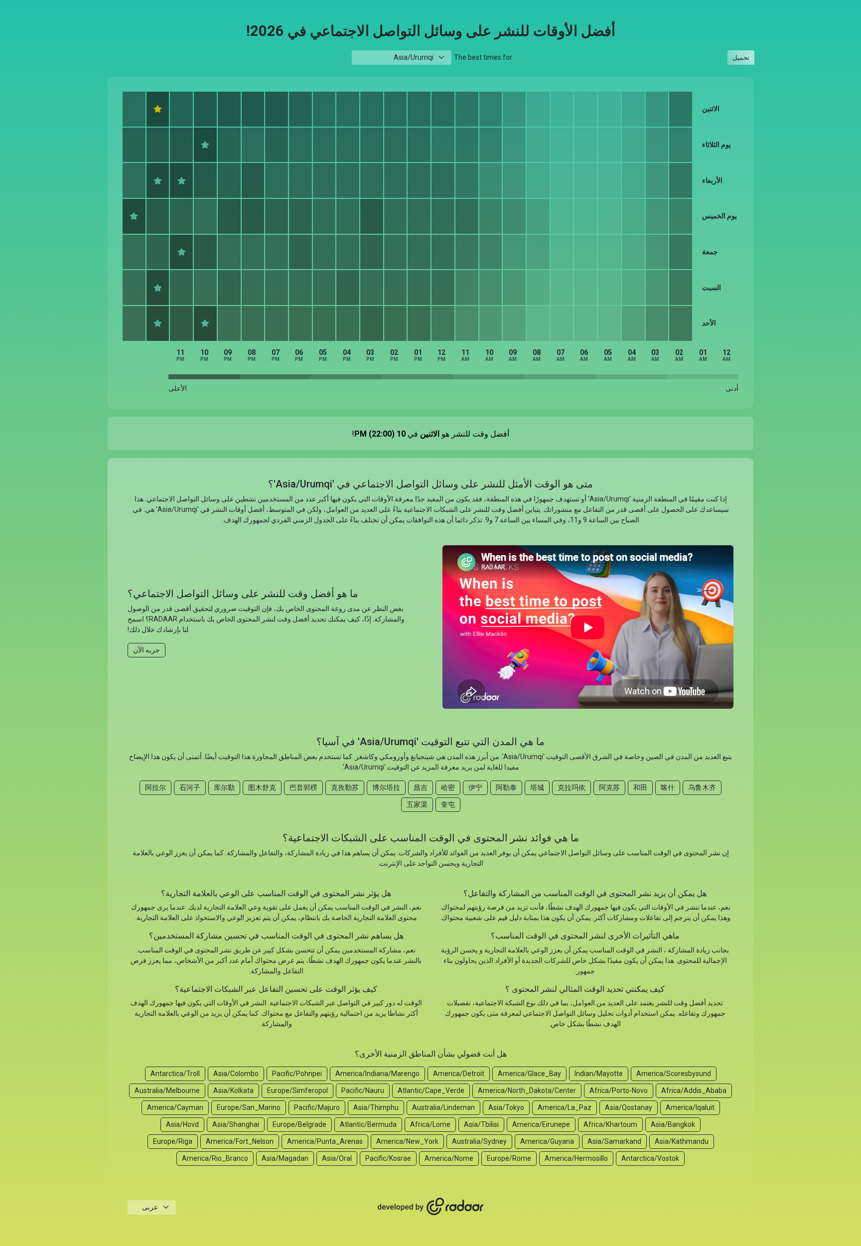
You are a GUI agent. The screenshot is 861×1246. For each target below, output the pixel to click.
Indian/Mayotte (598, 1074)
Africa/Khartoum (610, 1124)
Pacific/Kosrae (388, 1158)
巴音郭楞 (303, 787)
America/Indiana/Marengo (377, 1074)
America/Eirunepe (541, 1124)
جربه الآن (146, 650)
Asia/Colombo (236, 1074)
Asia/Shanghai (235, 1124)
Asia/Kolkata (233, 1090)
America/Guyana (547, 1141)
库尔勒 (224, 787)
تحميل (740, 57)
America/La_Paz (564, 1107)
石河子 (189, 787)
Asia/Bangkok (673, 1124)
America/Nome (449, 1158)
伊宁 (475, 787)
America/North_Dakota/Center (527, 1090)
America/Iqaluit (690, 1107)
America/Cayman (175, 1107)
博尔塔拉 (386, 787)
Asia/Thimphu (376, 1107)
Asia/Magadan (285, 1158)
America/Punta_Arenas (325, 1141)
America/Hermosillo (576, 1158)
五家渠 (417, 804)
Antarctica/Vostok (650, 1158)
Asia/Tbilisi (481, 1124)
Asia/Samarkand (614, 1141)
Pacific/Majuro (317, 1107)
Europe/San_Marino (249, 1107)
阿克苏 (609, 787)
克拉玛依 (571, 787)
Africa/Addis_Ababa (693, 1090)
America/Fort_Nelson (240, 1141)
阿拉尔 (155, 787)
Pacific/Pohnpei (297, 1074)
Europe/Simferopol (297, 1090)
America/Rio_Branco (215, 1158)
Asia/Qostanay (628, 1107)
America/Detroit (458, 1074)
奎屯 (448, 804)
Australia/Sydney (479, 1141)
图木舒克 (262, 787)
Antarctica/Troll (175, 1074)
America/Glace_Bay (529, 1074)
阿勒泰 (506, 787)
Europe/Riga (172, 1141)
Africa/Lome (430, 1124)
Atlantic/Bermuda (368, 1124)
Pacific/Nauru (362, 1090)
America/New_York (407, 1141)
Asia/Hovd (182, 1124)
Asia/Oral (337, 1158)
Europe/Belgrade (299, 1124)
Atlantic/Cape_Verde (431, 1090)
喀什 (668, 787)
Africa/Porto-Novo (618, 1090)
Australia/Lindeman (443, 1107)
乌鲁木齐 (702, 787)
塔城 (537, 787)
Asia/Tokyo (506, 1107)
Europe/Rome (509, 1158)
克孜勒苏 (345, 787)
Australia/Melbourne (167, 1090)
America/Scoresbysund (673, 1074)
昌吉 (421, 787)
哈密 (448, 787)
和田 (640, 787)
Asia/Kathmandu (682, 1141)
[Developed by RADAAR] (430, 1207)
